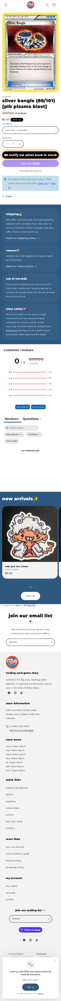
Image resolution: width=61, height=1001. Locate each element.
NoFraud (12, 330)
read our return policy (20, 266)
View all (30, 595)
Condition (7, 124)
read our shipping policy (21, 238)
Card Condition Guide (18, 853)
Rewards (10, 892)
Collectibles (12, 808)
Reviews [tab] (12, 419)
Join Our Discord (15, 847)
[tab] (31, 419)
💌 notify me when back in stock (30, 155)
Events (10, 814)
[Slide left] (24, 587)
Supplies (11, 801)
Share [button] (8, 196)
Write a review (38, 407)
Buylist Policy (13, 860)
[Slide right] (37, 587)
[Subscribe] (51, 642)
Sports (9, 794)
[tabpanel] (30, 454)
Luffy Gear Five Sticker (16, 566)
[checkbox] (11, 441)
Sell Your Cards (14, 821)
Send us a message (21, 730)
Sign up (43, 183)
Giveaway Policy (15, 867)
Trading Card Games (17, 787)
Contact (10, 828)
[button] (6, 5)
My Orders (11, 886)
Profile (9, 899)
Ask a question (22, 407)
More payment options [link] (30, 170)
